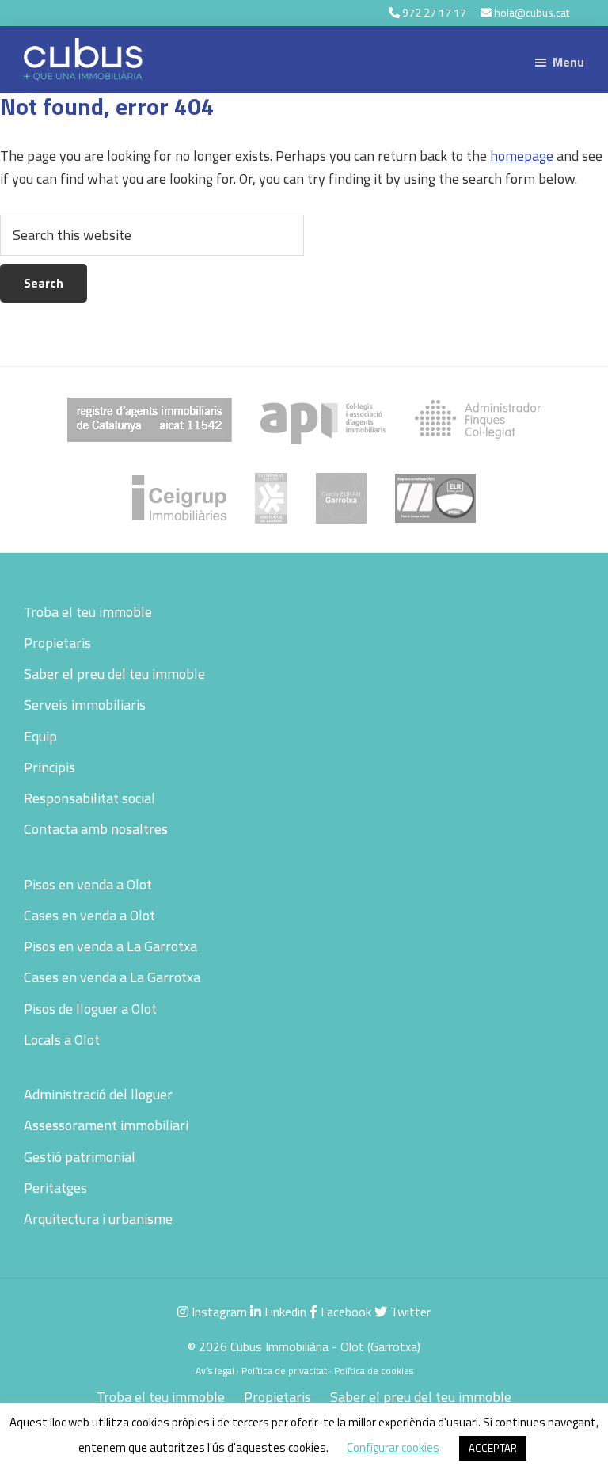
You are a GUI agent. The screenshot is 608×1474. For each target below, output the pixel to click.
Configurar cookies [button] (393, 1447)
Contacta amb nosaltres (96, 829)
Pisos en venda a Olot (88, 884)
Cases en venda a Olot (89, 915)
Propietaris (57, 642)
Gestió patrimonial (79, 1156)
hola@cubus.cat (531, 12)
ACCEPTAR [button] (493, 1448)
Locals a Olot (62, 1039)
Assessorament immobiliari (106, 1125)
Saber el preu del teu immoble (114, 673)
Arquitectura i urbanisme (98, 1218)
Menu (568, 61)
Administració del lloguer (98, 1094)
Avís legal (215, 1370)
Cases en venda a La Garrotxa (112, 977)
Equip (40, 736)
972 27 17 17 (434, 12)
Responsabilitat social (89, 798)
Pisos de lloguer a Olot (90, 1008)
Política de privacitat (284, 1370)
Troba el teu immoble (88, 612)
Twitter (409, 1311)
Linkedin (283, 1311)
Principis (49, 767)
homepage (521, 155)
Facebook (344, 1311)
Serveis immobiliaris (85, 704)
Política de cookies (373, 1370)
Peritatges (55, 1187)
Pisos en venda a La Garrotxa (110, 946)
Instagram (217, 1311)
